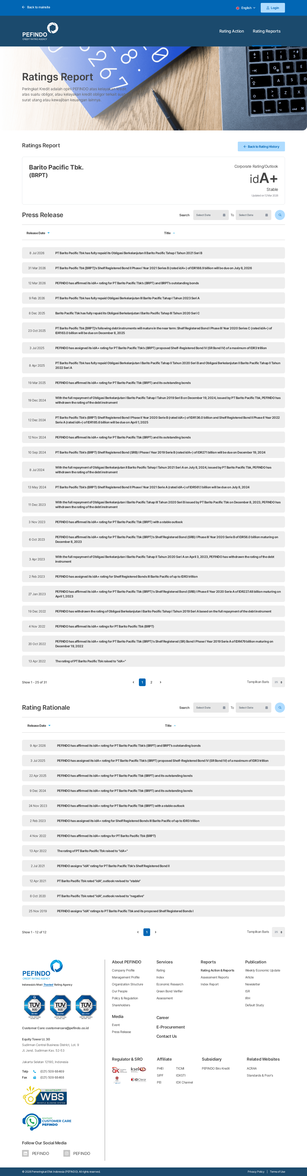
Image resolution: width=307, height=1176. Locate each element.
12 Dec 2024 (37, 420)
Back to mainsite (38, 7)
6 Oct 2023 (37, 539)
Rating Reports (266, 31)
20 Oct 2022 (37, 644)
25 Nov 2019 (38, 911)
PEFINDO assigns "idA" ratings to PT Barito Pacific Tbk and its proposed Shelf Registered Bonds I (125, 911)
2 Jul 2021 (38, 866)
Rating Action (231, 31)
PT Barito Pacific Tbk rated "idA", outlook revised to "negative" (100, 896)
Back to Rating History (263, 146)
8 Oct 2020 (38, 896)
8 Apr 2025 (37, 365)
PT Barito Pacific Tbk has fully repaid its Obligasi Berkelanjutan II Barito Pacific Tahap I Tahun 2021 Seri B (128, 253)
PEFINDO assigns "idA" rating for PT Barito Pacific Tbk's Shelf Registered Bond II (113, 866)
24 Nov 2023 (38, 806)
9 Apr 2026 (38, 745)
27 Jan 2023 (37, 594)
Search (184, 215)
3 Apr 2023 (37, 559)
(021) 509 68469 (52, 1071)
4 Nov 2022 (37, 626)
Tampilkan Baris (258, 682)
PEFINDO (40, 1153)
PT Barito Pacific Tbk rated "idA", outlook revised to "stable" (99, 881)
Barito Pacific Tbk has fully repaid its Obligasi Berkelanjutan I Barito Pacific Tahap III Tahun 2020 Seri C (127, 313)
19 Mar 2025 (37, 383)
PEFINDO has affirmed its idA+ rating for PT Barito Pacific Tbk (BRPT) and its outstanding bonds (123, 383)
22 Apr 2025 (38, 775)
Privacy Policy (256, 1171)
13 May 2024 (37, 487)
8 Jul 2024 (36, 470)
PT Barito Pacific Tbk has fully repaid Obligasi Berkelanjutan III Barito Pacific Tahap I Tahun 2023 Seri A (127, 298)
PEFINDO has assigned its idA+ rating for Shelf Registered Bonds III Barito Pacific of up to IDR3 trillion (126, 576)
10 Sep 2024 (37, 452)
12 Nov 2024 (37, 437)
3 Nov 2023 (37, 522)
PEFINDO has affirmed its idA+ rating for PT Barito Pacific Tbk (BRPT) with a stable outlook (119, 522)
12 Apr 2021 (38, 881)
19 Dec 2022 (37, 611)
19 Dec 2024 (37, 400)
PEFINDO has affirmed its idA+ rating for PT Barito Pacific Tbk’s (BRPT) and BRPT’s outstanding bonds (127, 283)
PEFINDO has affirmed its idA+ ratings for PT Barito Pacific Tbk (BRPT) (104, 626)
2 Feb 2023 (37, 576)
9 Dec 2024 (38, 791)
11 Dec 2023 (37, 505)
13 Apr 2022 (37, 661)
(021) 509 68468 (52, 1077)
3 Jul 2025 (36, 348)
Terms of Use (277, 1171)
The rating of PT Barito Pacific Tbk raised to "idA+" (90, 661)
